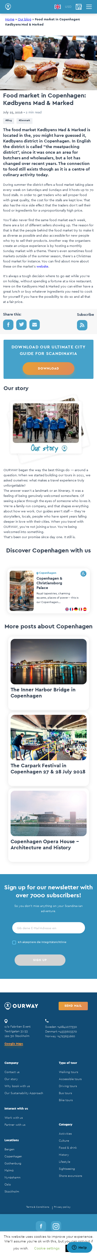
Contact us (12, 1071)
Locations (11, 1140)
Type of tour (68, 1062)
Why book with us (17, 1086)
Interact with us (16, 1108)
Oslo (7, 1184)
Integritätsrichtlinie (53, 942)
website (42, 266)
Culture (64, 1140)
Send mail (73, 1005)
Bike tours (66, 1100)
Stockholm (11, 1191)
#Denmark (24, 120)
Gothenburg (12, 1163)
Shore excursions (70, 1175)
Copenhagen (13, 1156)
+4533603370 (67, 1031)
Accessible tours (70, 1079)
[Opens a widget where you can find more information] (79, 1248)
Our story (11, 1079)
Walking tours (68, 1071)
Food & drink (68, 1147)
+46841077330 (67, 1026)
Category (65, 1124)
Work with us (13, 1117)
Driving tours (68, 1086)
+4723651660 (66, 1036)
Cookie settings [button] (47, 1248)
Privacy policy (62, 1207)
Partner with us (14, 1124)
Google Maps (13, 1043)
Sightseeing (67, 1168)
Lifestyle (64, 1161)
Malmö (9, 1170)
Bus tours (65, 1093)
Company (11, 1062)
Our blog (25, 19)
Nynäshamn (12, 1177)
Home (9, 19)
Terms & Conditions (37, 1207)
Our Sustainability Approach (23, 1093)
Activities (65, 1133)
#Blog (8, 120)
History (64, 1154)
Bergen (9, 1149)
